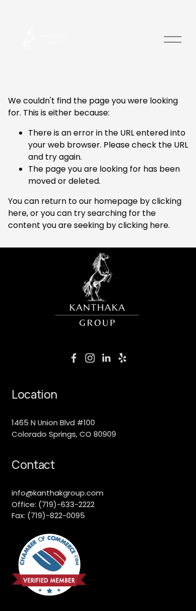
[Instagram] (90, 358)
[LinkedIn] (106, 358)
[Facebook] (74, 358)
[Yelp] (122, 358)
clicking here (143, 225)
